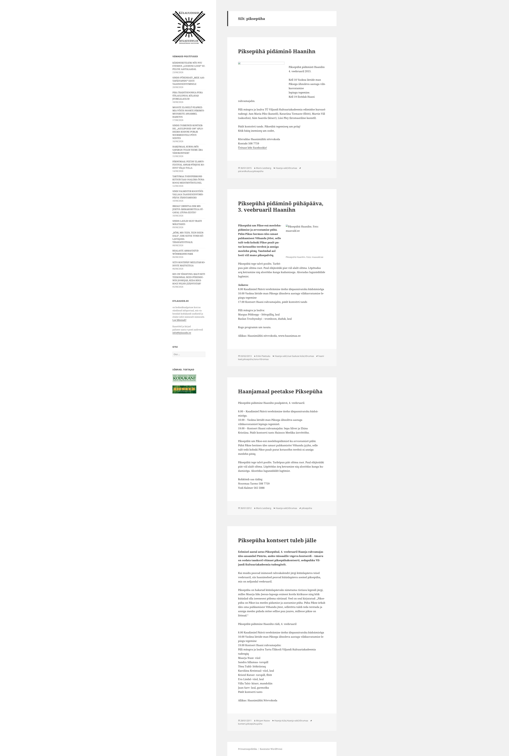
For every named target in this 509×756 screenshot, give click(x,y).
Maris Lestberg (263, 168)
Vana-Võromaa (261, 359)
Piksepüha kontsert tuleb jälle (277, 540)
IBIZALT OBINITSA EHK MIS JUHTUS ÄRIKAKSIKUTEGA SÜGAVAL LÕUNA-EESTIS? (187, 209)
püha (259, 723)
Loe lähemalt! (179, 320)
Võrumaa (292, 168)
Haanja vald (281, 168)
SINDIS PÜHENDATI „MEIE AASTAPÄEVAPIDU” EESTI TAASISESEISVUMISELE (188, 80)
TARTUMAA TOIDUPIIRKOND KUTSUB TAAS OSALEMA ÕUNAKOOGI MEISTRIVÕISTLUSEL (188, 179)
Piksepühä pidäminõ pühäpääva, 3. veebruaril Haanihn (280, 206)
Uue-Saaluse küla (295, 356)
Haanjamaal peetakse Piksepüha (280, 391)
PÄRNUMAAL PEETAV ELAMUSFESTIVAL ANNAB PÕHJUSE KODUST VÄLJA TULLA (188, 164)
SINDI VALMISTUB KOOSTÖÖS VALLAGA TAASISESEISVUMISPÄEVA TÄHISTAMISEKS (187, 194)
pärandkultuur (245, 171)
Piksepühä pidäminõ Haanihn (276, 51)
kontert (242, 723)
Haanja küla (280, 720)
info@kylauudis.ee (181, 332)
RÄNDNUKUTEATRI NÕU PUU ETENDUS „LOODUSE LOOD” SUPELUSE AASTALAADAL (188, 66)
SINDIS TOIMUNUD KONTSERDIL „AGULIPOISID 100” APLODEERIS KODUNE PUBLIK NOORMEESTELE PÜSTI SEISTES (187, 132)
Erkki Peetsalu (263, 356)
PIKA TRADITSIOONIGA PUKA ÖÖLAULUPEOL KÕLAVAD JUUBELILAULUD (187, 95)
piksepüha (258, 171)
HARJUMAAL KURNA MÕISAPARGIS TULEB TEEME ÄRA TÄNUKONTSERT (187, 149)
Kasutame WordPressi (271, 749)
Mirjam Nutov (263, 720)
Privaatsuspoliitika (247, 749)
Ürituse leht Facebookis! (252, 147)
